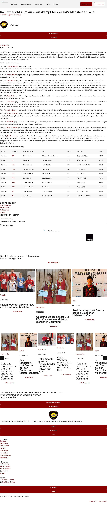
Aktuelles (3, 295)
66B (13, 169)
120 (13, 196)
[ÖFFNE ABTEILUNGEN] (42, 4)
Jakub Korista (11, 80)
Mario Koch (10, 96)
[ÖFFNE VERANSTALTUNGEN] (31, 4)
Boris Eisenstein (12, 128)
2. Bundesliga (16, 15)
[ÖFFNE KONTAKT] (59, 4)
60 (13, 160)
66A (13, 165)
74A (13, 173)
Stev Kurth (10, 122)
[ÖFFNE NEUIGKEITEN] (18, 4)
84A (13, 182)
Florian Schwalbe (12, 113)
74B (13, 178)
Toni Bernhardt (12, 136)
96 (13, 191)
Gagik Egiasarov (11, 110)
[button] (105, 358)
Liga (9, 15)
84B (13, 187)
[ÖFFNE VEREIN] (50, 4)
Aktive (74, 301)
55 (13, 156)
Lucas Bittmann (12, 75)
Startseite (3, 15)
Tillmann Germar (12, 66)
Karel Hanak (11, 102)
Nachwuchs (40, 307)
